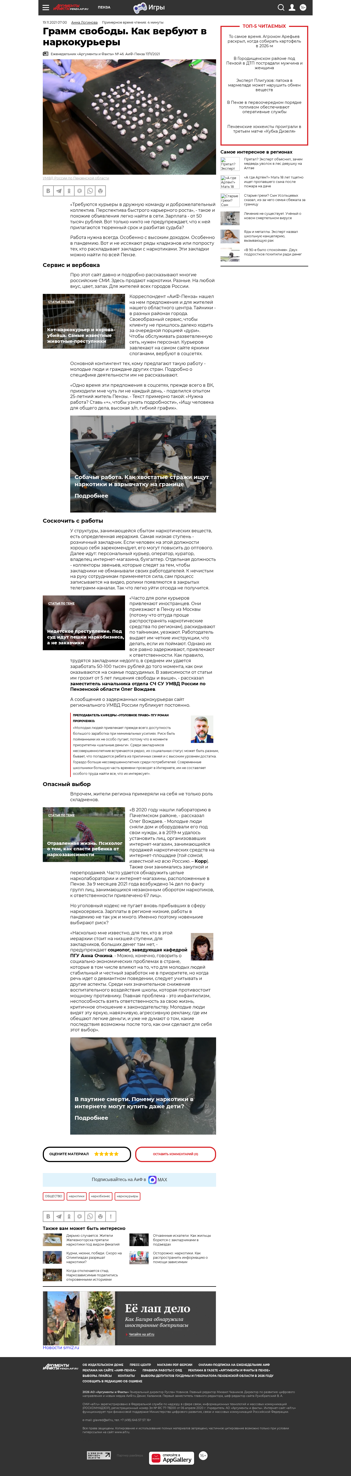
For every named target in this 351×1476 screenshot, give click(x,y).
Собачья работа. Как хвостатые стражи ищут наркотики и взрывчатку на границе (142, 481)
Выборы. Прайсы (97, 1376)
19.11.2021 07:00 (55, 22)
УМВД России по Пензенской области (76, 178)
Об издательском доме (103, 1365)
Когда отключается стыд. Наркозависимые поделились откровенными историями (92, 1275)
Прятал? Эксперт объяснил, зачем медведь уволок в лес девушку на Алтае (273, 163)
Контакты (126, 1376)
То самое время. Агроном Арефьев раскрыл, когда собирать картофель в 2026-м (264, 41)
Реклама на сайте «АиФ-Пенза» (109, 1370)
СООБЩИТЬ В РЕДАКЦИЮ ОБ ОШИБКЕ (112, 1381)
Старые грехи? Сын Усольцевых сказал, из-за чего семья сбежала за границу (274, 199)
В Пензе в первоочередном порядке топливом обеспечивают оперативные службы (264, 107)
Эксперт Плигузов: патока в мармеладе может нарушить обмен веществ (264, 85)
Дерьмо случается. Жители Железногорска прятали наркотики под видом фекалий (93, 1239)
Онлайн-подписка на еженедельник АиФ (234, 1365)
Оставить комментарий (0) (175, 1154)
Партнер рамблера (130, 1455)
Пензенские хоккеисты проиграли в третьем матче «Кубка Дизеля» (264, 129)
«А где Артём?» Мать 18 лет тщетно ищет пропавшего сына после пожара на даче (274, 181)
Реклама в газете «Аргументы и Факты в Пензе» (229, 1370)
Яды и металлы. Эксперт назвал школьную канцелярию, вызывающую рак (271, 236)
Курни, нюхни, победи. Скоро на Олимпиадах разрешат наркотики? (94, 1257)
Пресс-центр (140, 1365)
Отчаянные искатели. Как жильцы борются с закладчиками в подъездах (182, 1239)
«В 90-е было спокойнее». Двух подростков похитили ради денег (273, 252)
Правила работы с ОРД (162, 1370)
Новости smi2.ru (61, 1347)
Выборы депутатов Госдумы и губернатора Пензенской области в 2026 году (207, 1376)
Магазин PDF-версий (174, 1365)
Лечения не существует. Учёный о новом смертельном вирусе (272, 215)
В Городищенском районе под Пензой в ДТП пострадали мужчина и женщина (264, 63)
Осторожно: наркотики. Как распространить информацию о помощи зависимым (180, 1257)
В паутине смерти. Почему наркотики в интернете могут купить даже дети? (134, 1103)
